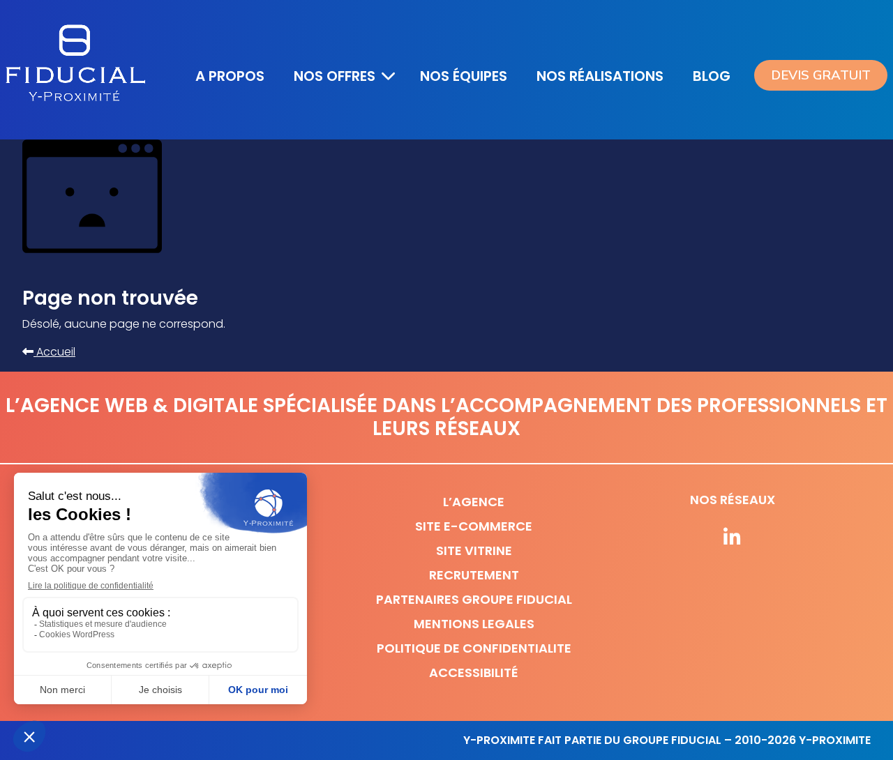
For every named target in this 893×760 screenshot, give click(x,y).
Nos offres (334, 76)
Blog (711, 76)
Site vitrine (474, 550)
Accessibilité (473, 672)
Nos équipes (463, 76)
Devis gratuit (821, 75)
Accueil (54, 352)
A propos (229, 76)
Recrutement (474, 575)
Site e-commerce (473, 526)
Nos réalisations (599, 76)
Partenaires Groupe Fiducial (474, 599)
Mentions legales (474, 623)
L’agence (473, 501)
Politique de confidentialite (474, 648)
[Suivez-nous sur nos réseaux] (732, 538)
